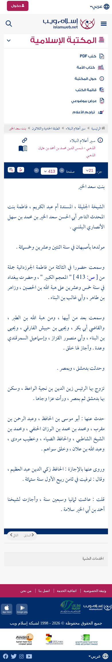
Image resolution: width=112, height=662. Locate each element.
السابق (28, 535)
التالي (15, 535)
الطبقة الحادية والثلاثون (46, 129)
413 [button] (51, 171)
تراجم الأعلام (84, 112)
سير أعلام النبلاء (76, 129)
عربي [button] (97, 6)
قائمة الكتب (86, 90)
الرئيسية (96, 129)
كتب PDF (88, 56)
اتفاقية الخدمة (66, 591)
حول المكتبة (85, 79)
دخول (16, 6)
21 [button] (91, 170)
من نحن (25, 591)
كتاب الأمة (86, 67)
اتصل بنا (44, 591)
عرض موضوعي (84, 101)
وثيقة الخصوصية (95, 591)
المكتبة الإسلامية (64, 40)
